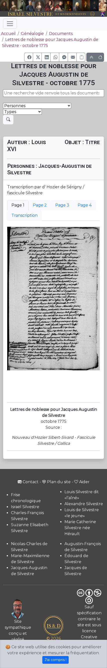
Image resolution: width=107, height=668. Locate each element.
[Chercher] (8, 119)
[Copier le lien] (80, 57)
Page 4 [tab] (85, 205)
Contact (31, 481)
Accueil (8, 33)
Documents (61, 33)
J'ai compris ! (55, 660)
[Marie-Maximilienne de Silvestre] (69, 5)
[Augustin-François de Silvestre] (86, 5)
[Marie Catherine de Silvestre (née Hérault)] (39, 5)
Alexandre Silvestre (83, 503)
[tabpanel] (53, 298)
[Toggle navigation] (10, 24)
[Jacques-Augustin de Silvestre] (77, 5)
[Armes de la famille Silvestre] (103, 14)
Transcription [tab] (24, 215)
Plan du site (59, 481)
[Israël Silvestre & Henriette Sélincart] (8, 5)
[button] (28, 57)
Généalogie (32, 33)
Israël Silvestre (25, 506)
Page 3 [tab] (62, 205)
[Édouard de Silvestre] (94, 5)
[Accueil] (49, 14)
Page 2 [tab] (40, 205)
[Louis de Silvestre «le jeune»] (30, 5)
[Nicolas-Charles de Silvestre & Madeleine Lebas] (55, 5)
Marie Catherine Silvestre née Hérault (80, 527)
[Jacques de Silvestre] (103, 5)
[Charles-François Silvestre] (21, 5)
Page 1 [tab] (17, 205)
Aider (84, 481)
